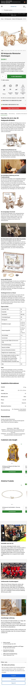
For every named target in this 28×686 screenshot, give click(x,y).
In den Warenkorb (16, 76)
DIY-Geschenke (10, 433)
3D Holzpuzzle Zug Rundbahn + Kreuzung (11, 507)
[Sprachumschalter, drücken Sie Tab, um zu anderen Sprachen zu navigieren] (24, 2)
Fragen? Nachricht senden (13, 108)
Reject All (13, 683)
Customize (13, 679)
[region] (13, 674)
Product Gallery (4, 113)
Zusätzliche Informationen (21, 113)
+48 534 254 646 (8, 1)
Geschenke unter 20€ (17, 434)
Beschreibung (12, 113)
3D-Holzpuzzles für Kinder (19, 431)
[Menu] (3, 6)
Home (2, 19)
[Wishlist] (21, 444)
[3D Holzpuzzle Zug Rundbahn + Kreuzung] (12, 494)
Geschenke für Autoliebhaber (19, 433)
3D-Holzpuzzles (8, 19)
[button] (24, 7)
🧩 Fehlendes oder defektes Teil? (10, 104)
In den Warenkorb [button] (12, 471)
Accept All (13, 675)
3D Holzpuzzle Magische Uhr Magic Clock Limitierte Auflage (11, 467)
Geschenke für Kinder (8, 434)
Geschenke (13, 432)
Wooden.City (13, 6)
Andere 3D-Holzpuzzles (17, 19)
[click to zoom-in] (14, 36)
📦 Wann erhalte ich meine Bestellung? (11, 100)
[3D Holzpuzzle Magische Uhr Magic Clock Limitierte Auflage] (12, 453)
